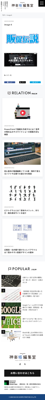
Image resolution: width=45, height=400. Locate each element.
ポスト (23, 82)
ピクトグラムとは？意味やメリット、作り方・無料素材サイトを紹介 (21, 211)
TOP (3, 15)
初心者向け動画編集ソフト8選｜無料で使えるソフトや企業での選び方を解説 (22, 172)
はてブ (35, 82)
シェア (10, 82)
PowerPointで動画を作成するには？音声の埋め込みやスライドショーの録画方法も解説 (21, 132)
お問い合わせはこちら (22, 373)
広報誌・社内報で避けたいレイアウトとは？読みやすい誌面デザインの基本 (20, 251)
